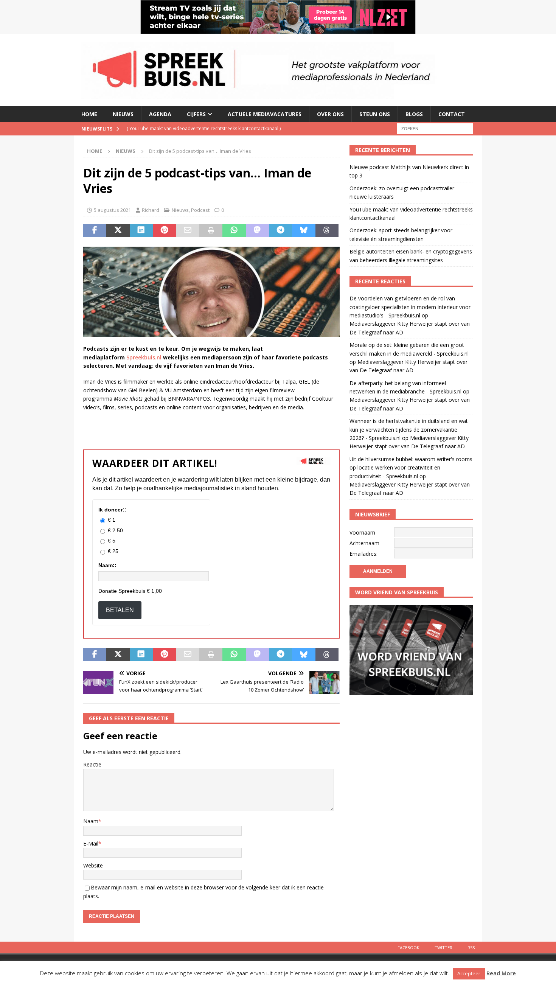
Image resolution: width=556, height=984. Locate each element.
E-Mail (90, 843)
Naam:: (107, 565)
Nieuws (123, 114)
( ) (204, 128)
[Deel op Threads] (327, 231)
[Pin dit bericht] (164, 231)
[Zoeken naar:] (435, 128)
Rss (471, 947)
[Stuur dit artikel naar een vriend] (187, 231)
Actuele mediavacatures (264, 114)
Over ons (330, 114)
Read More (501, 973)
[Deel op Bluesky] (303, 231)
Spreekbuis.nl (144, 357)
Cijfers (196, 114)
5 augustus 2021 (112, 210)
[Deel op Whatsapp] (233, 231)
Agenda (160, 114)
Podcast (200, 210)
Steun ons (374, 114)
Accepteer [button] (468, 973)
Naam (90, 821)
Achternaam (364, 543)
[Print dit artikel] (210, 231)
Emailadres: (363, 553)
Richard (150, 210)
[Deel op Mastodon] (257, 231)
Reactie (92, 764)
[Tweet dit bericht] (117, 231)
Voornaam (362, 532)
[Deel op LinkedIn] (141, 231)
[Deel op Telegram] (280, 231)
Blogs (414, 114)
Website (93, 865)
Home (89, 114)
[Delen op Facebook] (94, 231)
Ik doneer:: (112, 510)
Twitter (443, 947)
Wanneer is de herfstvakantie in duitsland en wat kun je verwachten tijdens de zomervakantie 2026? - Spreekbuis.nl (408, 429)
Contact (451, 114)
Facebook (408, 947)
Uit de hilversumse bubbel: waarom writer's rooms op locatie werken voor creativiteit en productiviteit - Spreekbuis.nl (410, 467)
